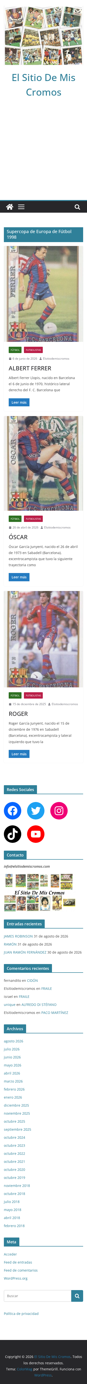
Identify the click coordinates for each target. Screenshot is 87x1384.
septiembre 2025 (17, 1129)
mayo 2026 (12, 1065)
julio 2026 (12, 1049)
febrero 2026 (14, 1089)
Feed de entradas (18, 1262)
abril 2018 (12, 1217)
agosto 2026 (13, 1041)
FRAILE (46, 988)
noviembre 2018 (17, 1185)
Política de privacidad (21, 1313)
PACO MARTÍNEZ (54, 1012)
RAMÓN (10, 944)
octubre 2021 (14, 1161)
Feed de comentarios (21, 1270)
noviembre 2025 (17, 1113)
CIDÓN (32, 980)
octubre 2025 (14, 1121)
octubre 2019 (14, 1177)
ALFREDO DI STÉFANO (39, 1004)
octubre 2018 (14, 1193)
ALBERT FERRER (30, 368)
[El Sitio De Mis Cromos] (9, 207)
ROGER (18, 714)
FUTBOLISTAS (33, 350)
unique (9, 1004)
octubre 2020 (14, 1169)
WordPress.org (16, 1278)
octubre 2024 (14, 1137)
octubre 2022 (14, 1153)
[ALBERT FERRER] (43, 294)
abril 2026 (12, 1073)
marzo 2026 (13, 1081)
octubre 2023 (14, 1145)
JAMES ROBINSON (18, 936)
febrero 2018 (14, 1225)
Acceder (10, 1254)
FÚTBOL (15, 350)
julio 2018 (12, 1201)
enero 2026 (13, 1097)
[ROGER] (43, 639)
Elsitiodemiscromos (56, 358)
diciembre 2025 (16, 1105)
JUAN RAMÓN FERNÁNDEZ (25, 952)
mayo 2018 (12, 1209)
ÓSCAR (18, 537)
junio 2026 (12, 1057)
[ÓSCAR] (43, 463)
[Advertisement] (43, 154)
